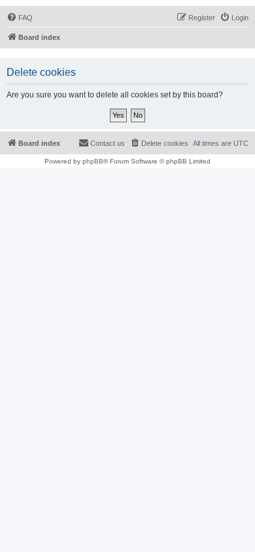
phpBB (92, 161)
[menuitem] (20, 18)
